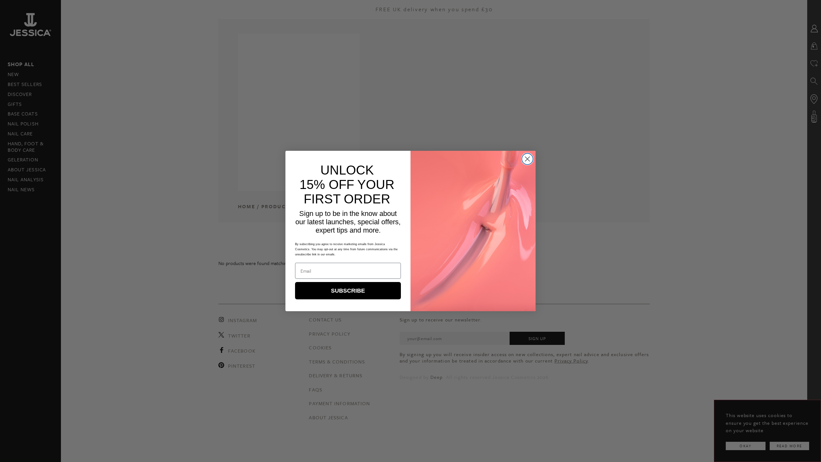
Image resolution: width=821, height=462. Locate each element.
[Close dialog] (527, 159)
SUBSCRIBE (348, 290)
